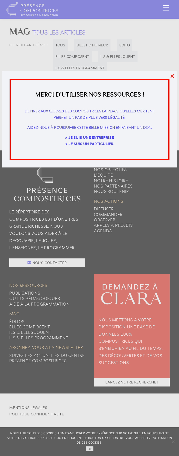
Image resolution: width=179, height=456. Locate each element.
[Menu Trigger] (166, 7)
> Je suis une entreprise (89, 137)
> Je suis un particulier (89, 143)
